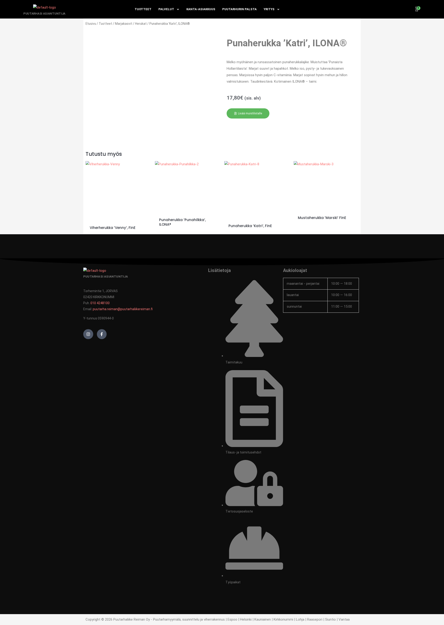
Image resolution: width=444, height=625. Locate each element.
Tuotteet (143, 9)
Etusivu (91, 23)
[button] (248, 113)
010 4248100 (100, 303)
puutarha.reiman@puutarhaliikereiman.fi (123, 309)
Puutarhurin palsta (239, 9)
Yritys (269, 9)
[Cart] (417, 9)
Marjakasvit (123, 23)
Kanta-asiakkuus (200, 9)
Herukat (141, 23)
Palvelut (166, 9)
